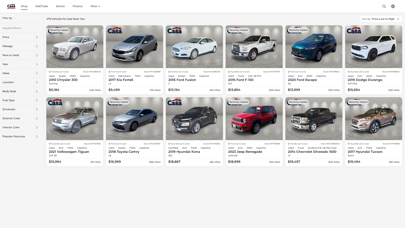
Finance (78, 6)
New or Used (11, 55)
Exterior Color (11, 118)
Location (8, 82)
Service (60, 6)
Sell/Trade (42, 6)
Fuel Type (9, 100)
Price (6, 37)
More (94, 6)
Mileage (8, 46)
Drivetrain (9, 109)
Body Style (9, 91)
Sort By (366, 19)
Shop (24, 6)
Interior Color (11, 127)
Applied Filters (12, 28)
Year (5, 64)
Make (6, 73)
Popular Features (14, 136)
